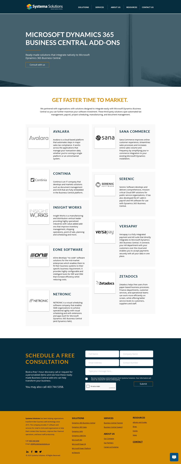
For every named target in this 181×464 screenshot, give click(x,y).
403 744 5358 (34, 441)
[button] (83, 7)
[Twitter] (40, 451)
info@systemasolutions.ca (40, 444)
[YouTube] (36, 451)
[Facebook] (31, 451)
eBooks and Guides (140, 422)
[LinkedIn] (27, 451)
